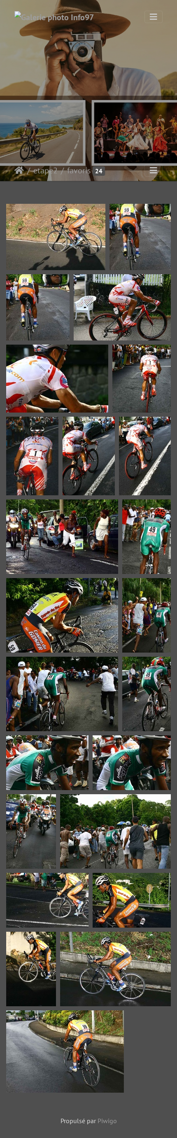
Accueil (19, 170)
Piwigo (107, 1121)
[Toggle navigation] (153, 17)
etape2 (45, 170)
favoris (79, 170)
